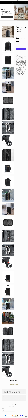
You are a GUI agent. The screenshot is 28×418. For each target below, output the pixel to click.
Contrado (18, 406)
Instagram (13, 406)
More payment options (21, 50)
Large (24, 38)
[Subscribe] (14, 410)
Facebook (10, 406)
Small (17, 38)
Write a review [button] (14, 384)
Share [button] (17, 52)
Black (17, 41)
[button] (2, 2)
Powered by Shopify (16, 416)
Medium (21, 38)
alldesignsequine (12, 416)
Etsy (15, 406)
